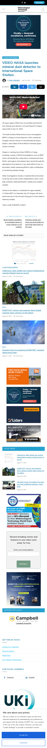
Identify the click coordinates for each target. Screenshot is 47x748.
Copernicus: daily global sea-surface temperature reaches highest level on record (23, 271)
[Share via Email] (41, 87)
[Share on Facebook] (23, 87)
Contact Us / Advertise (10, 647)
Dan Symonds (14, 80)
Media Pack (6, 655)
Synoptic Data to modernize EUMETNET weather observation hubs (23, 351)
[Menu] (3, 9)
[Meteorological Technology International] (23, 9)
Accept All (23, 735)
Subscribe (39, 2)
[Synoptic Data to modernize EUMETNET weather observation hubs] (23, 332)
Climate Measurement (10, 57)
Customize (23, 743)
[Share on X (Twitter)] (32, 87)
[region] (23, 728)
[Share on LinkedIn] (14, 87)
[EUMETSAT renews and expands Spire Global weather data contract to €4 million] (23, 292)
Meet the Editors (8, 651)
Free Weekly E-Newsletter (12, 660)
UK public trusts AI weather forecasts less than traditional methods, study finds (30, 484)
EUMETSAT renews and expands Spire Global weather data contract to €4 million (21, 311)
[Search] (43, 9)
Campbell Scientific (23, 623)
